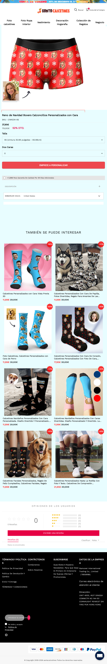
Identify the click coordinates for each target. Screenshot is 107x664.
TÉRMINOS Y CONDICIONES (14, 587)
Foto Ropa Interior (26, 22)
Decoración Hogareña (62, 22)
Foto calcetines (9, 22)
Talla (4, 133)
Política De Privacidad (12, 568)
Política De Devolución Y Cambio (13, 575)
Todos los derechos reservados (69, 660)
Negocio (99, 22)
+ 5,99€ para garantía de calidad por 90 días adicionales (30, 178)
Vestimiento (43, 22)
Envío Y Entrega (9, 582)
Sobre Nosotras (35, 570)
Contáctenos (34, 565)
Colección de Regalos (83, 22)
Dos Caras (7, 147)
